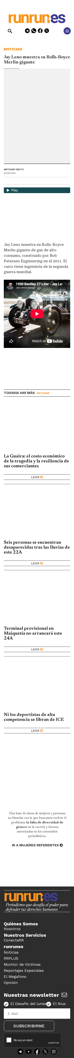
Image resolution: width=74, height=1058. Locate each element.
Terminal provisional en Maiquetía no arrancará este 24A (33, 633)
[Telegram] (27, 31)
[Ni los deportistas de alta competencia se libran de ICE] (37, 685)
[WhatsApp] (34, 31)
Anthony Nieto (14, 169)
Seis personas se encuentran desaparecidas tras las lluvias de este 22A (37, 547)
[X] (46, 31)
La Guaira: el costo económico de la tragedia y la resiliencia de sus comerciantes (36, 461)
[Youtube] (28, 1052)
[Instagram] (53, 1052)
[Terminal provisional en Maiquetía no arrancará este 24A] (37, 599)
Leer (35, 477)
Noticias (13, 49)
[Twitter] (45, 1052)
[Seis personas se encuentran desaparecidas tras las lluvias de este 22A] (37, 513)
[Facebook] (40, 31)
